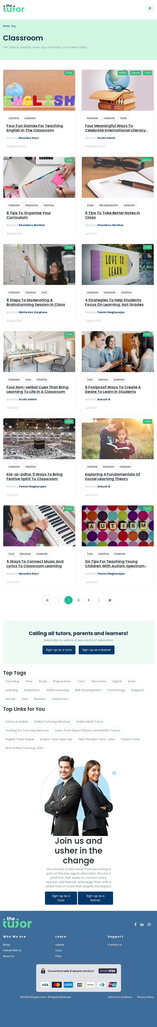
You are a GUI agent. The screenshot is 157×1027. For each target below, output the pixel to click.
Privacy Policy (145, 997)
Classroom (30, 117)
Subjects (137, 690)
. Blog (13, 26)
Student (40, 699)
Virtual (10, 699)
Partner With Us (12, 950)
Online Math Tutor (89, 722)
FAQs (58, 956)
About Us (8, 956)
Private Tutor (130, 739)
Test (24, 699)
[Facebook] (135, 924)
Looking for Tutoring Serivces (27, 730)
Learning (103, 379)
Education (92, 117)
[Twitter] (142, 924)
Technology (116, 690)
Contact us (115, 944)
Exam (132, 681)
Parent (123, 72)
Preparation (31, 205)
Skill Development (108, 205)
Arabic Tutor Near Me (56, 739)
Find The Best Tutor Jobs (96, 739)
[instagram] (149, 924)
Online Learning (57, 690)
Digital (117, 681)
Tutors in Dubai (16, 722)
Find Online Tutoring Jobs (24, 748)
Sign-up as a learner (96, 650)
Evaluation (110, 292)
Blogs (6, 944)
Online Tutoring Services (52, 722)
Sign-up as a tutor (59, 650)
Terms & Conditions (120, 997)
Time (29, 681)
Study (123, 117)
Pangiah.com (37, 997)
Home (6, 26)
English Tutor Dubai (19, 739)
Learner (135, 72)
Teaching (13, 117)
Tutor (69, 72)
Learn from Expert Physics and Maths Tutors (87, 730)
